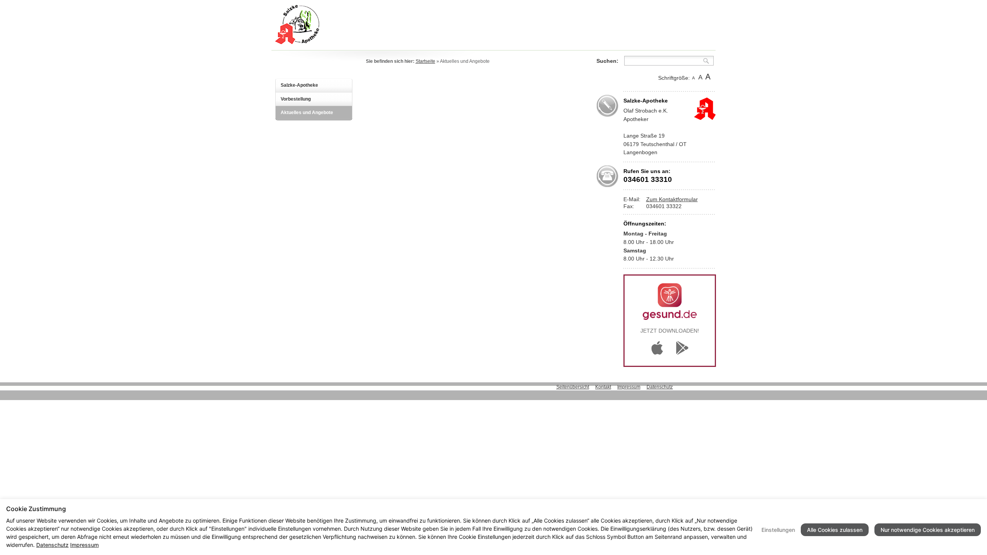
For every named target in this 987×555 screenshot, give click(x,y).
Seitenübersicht (572, 387)
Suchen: (607, 61)
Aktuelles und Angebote (307, 112)
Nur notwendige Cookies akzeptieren (928, 529)
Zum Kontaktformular (672, 199)
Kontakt (603, 387)
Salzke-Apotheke (299, 85)
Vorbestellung (296, 99)
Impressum (628, 387)
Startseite (425, 61)
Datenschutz (660, 387)
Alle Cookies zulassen (834, 529)
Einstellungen (778, 529)
